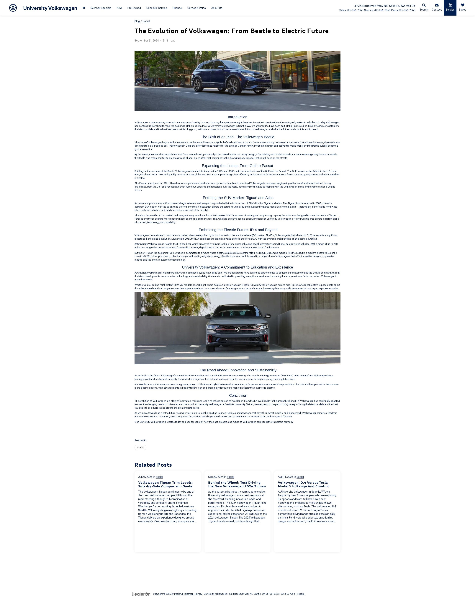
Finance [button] (177, 7)
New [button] (119, 7)
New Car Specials (101, 7)
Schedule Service (156, 7)
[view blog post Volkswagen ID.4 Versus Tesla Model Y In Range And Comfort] (307, 511)
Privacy (198, 594)
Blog (137, 21)
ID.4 (253, 230)
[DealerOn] (141, 593)
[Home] (84, 8)
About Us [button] (216, 7)
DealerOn (179, 594)
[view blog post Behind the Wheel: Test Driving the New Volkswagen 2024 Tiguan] (237, 511)
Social (146, 21)
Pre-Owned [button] (134, 7)
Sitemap (189, 594)
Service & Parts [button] (196, 7)
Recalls (300, 594)
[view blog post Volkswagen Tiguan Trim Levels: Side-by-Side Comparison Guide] (168, 511)
